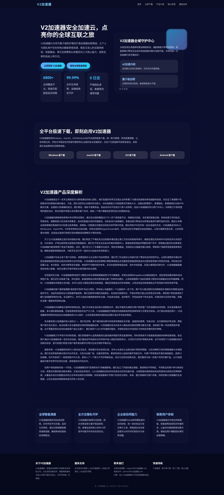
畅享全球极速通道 (78, 65)
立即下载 (149, 4)
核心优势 (172, 4)
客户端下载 (166, 468)
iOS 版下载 (130, 155)
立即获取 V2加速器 (53, 65)
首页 (139, 4)
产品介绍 (160, 4)
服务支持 (183, 4)
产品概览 (157, 468)
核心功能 (184, 468)
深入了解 (176, 468)
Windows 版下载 (57, 155)
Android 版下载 (167, 155)
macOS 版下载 (94, 155)
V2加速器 (101, 486)
